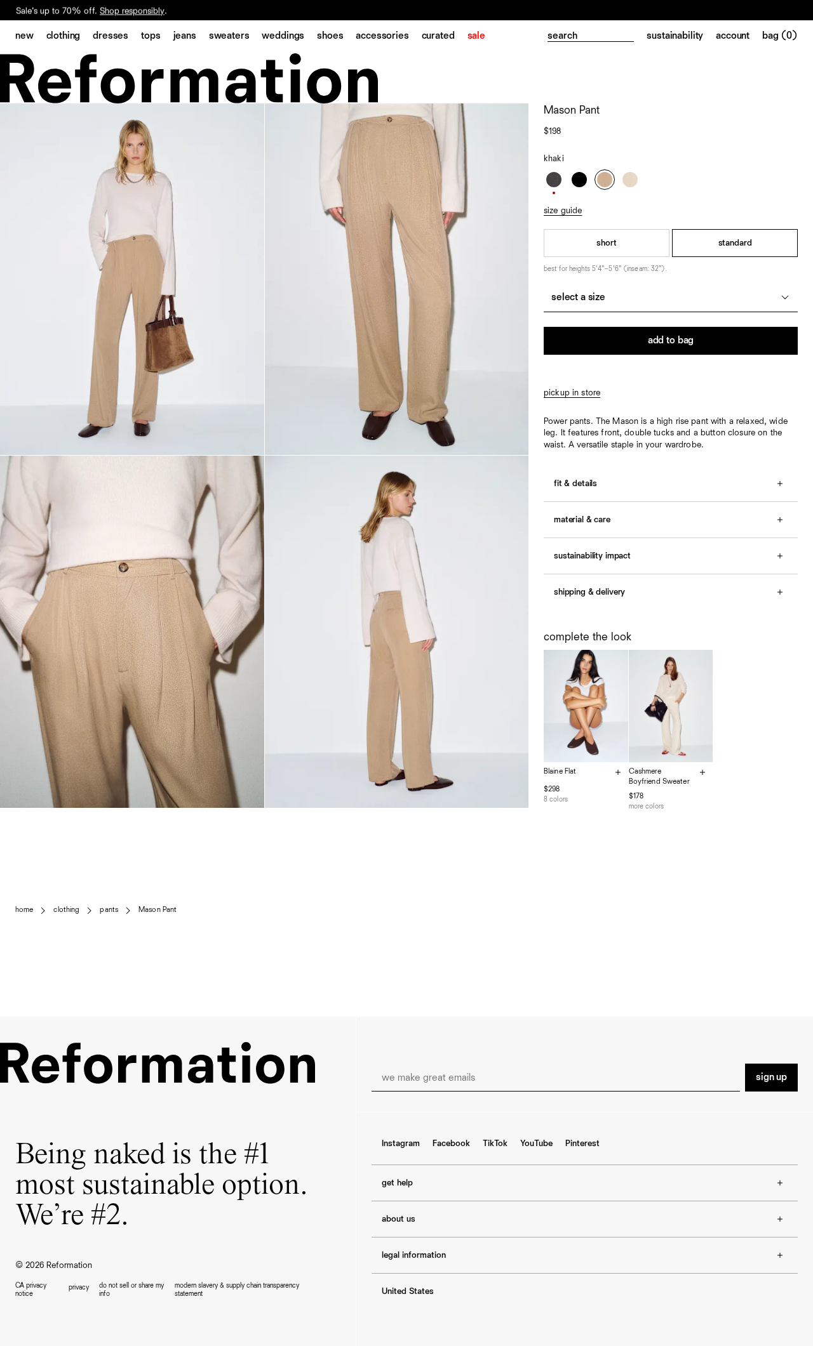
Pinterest (582, 1143)
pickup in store (572, 392)
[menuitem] (30, 37)
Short (606, 243)
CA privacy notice (30, 1289)
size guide (563, 210)
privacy (79, 1287)
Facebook (451, 1143)
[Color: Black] (579, 179)
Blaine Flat (560, 771)
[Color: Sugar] (630, 179)
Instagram (401, 1143)
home (24, 910)
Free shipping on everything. (69, 10)
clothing (66, 910)
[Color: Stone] (554, 179)
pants (109, 910)
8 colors (556, 799)
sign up (771, 1077)
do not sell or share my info (131, 1289)
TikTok (495, 1143)
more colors (646, 806)
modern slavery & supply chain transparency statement (237, 1289)
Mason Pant (157, 910)
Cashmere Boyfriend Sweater (659, 777)
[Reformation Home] (406, 78)
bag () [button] (780, 36)
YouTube (536, 1143)
